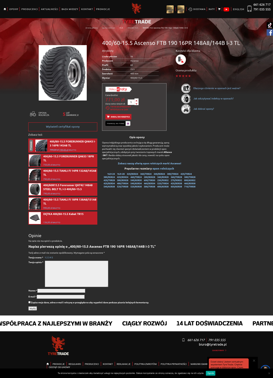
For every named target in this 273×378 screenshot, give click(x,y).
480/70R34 (122, 183)
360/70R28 (176, 177)
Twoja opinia (35, 262)
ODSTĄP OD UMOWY (59, 367)
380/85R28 (122, 180)
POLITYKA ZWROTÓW (145, 363)
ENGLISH (238, 9)
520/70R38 (122, 186)
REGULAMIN (75, 363)
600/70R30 (149, 180)
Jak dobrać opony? (203, 108)
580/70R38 (149, 186)
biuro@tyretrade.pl (213, 344)
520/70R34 (163, 183)
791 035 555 (262, 9)
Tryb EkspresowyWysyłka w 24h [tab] (120, 108)
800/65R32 (189, 180)
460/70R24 (136, 177)
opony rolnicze (108, 27)
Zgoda (210, 373)
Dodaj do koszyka (120, 116)
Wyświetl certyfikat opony (63, 126)
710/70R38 (189, 186)
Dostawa (199, 9)
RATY (212, 9)
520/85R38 (136, 186)
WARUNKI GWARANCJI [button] (202, 363)
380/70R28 (189, 177)
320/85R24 (132, 173)
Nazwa (32, 290)
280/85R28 (149, 177)
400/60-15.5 (132, 27)
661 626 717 (262, 4)
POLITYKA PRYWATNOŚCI (174, 363)
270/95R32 (176, 180)
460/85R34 (149, 183)
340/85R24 (159, 173)
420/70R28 (109, 180)
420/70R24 (186, 173)
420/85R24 (122, 177)
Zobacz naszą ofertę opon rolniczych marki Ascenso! (149, 163)
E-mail (32, 296)
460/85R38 (189, 183)
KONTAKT (87, 9)
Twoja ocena (35, 257)
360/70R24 (146, 173)
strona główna (91, 27)
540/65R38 (109, 186)
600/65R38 (163, 186)
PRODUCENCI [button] (29, 9)
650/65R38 (176, 186)
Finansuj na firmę (115, 123)
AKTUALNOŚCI (49, 9)
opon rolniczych (163, 168)
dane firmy (218, 350)
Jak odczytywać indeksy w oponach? (213, 98)
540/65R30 (136, 180)
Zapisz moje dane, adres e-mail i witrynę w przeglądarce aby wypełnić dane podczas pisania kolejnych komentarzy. (90, 302)
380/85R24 (109, 177)
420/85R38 (176, 183)
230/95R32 (163, 180)
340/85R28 (163, 177)
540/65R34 (136, 183)
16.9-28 (121, 173)
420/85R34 (109, 183)
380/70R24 (172, 173)
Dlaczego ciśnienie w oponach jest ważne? (216, 88)
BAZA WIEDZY (70, 9)
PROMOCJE (103, 9)
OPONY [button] (13, 9)
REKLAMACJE (123, 363)
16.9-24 (111, 173)
